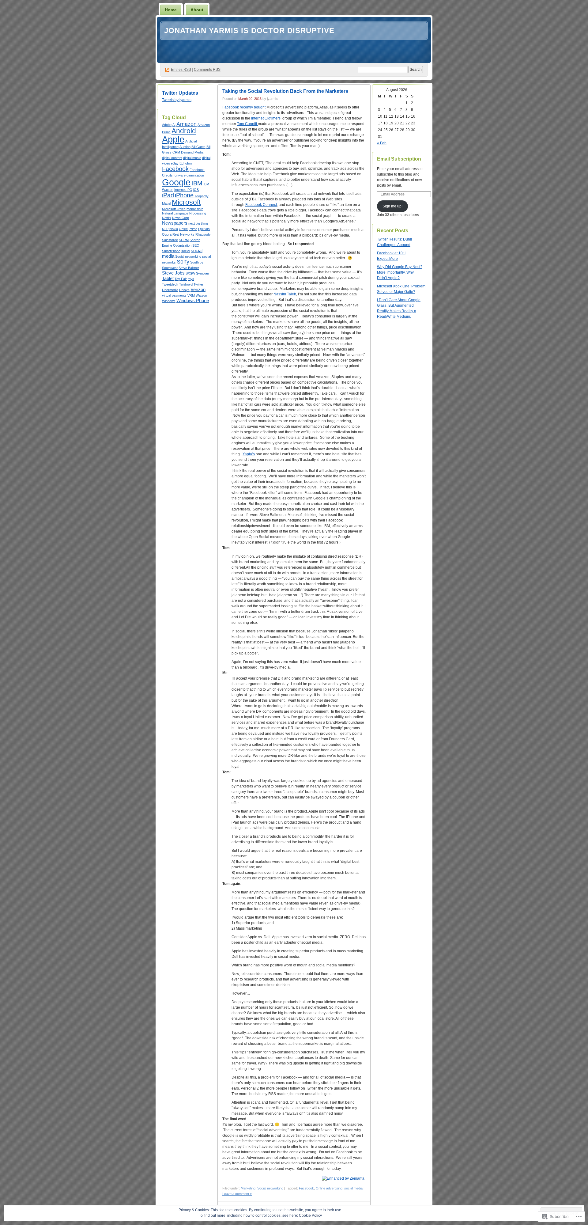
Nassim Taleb (284, 294)
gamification (195, 175)
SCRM (184, 240)
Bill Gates (198, 147)
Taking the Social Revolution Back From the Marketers (285, 91)
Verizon (197, 289)
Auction (184, 147)
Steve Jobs (173, 273)
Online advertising (329, 1188)
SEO (195, 245)
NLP (165, 229)
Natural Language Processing (184, 213)
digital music (192, 158)
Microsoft (186, 202)
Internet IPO (183, 190)
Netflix (166, 218)
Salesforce (170, 240)
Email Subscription (399, 158)
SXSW (190, 273)
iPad (168, 195)
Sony (183, 262)
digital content (172, 158)
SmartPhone (171, 251)
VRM (191, 295)
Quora (167, 234)
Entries (181, 69)
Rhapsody (203, 234)
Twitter (198, 284)
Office (183, 229)
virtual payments (174, 295)
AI (173, 125)
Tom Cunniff (247, 124)
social (185, 251)
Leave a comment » (237, 1194)
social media (353, 1188)
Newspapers (174, 223)
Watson (201, 295)
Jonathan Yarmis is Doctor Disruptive (249, 30)
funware (180, 175)
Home (171, 9)
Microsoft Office (174, 209)
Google (176, 182)
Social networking (188, 256)
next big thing (198, 223)
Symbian (202, 273)
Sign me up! (392, 206)
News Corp (180, 218)
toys (191, 279)
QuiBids (204, 229)
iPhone (184, 195)
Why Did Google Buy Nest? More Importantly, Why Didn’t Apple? (399, 272)
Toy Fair (181, 279)
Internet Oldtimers (266, 118)
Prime (193, 229)
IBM (196, 183)
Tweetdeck (170, 284)
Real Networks (183, 234)
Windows (168, 301)
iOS (196, 190)
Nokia (173, 229)
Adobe (167, 125)
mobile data (195, 209)
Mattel (166, 203)
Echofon (185, 163)
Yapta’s (249, 454)
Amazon (186, 124)
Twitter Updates (180, 93)
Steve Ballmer (189, 268)
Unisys (184, 290)
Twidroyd (186, 284)
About (196, 9)
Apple (173, 139)
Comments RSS (207, 69)
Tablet (168, 278)
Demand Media (192, 152)
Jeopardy (201, 196)
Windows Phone (192, 300)
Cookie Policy (310, 1215)
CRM (176, 152)
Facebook (175, 168)
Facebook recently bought (244, 107)
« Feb (381, 143)
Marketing (248, 1188)
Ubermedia (170, 290)
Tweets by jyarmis (176, 100)
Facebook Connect (261, 205)
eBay (175, 163)
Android (184, 131)
